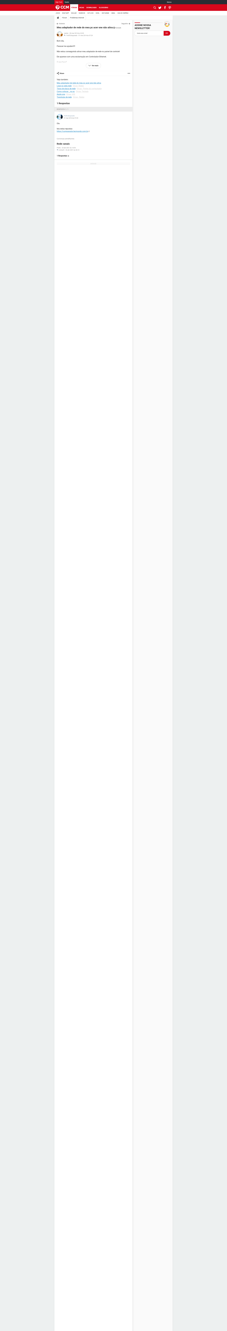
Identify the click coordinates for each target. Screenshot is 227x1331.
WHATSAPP (65, 13)
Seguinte (124, 24)
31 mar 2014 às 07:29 (85, 35)
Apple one (61, 94)
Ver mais (94, 66)
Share (62, 73)
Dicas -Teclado (82, 91)
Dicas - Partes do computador (89, 89)
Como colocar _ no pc (66, 91)
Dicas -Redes (78, 86)
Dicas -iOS (70, 94)
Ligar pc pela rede (64, 86)
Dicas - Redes (78, 97)
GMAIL (113, 13)
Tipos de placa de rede (66, 89)
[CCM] (62, 7)
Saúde (67, 2)
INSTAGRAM (105, 13)
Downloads (91, 7)
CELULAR (73, 13)
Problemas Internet (77, 18)
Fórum (74, 7)
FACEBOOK (82, 13)
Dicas (81, 7)
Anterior (62, 24)
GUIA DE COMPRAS (123, 13)
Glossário (103, 7)
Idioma (169, 2)
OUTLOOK (90, 13)
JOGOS (58, 13)
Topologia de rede (64, 97)
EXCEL (97, 13)
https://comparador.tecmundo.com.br (72, 131)
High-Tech (59, 2)
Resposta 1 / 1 (62, 109)
